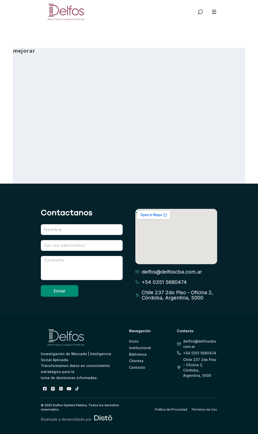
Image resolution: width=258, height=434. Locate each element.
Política (74, 146)
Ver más (31, 161)
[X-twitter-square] (61, 389)
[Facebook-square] (45, 389)
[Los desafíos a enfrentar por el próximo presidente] (129, 80)
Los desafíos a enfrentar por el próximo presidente (127, 115)
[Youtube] (69, 389)
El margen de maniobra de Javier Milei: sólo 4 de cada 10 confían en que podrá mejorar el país (49, 124)
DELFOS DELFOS (33, 146)
